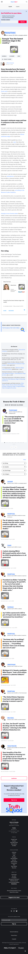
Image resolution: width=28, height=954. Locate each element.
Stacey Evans (9, 33)
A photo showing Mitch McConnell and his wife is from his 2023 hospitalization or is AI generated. (14, 554)
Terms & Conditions (14, 931)
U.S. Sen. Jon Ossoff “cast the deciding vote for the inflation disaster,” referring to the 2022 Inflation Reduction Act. (14, 727)
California (14, 852)
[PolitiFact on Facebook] (14, 911)
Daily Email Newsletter (7, 17)
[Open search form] (26, 2)
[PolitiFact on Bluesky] (16, 911)
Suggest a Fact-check (14, 897)
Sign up (14, 923)
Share (4, 310)
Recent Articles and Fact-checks (14, 890)
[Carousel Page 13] (23, 442)
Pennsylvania (14, 863)
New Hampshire (14, 858)
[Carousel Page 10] (18, 442)
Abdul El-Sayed (11, 664)
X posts (9, 545)
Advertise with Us (14, 880)
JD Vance (14, 840)
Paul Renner (10, 607)
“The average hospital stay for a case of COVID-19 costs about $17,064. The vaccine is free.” (14, 420)
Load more (14, 778)
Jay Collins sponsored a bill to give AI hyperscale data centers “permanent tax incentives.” (14, 615)
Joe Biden (14, 845)
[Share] (25, 951)
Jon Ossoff (10, 481)
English (10, 6)
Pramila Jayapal (13, 410)
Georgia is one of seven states (9, 213)
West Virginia (14, 866)
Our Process (14, 874)
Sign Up (23, 21)
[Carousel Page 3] (7, 442)
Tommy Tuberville (11, 746)
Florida (14, 853)
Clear (24, 459)
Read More (11, 310)
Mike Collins (10, 718)
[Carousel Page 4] (9, 442)
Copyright (14, 939)
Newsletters (14, 883)
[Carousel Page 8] (15, 442)
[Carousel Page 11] (20, 442)
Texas (14, 864)
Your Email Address (5, 19)
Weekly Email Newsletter (8, 16)
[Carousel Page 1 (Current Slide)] (4, 442)
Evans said (4, 91)
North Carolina (14, 861)
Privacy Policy (14, 935)
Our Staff (14, 876)
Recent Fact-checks (14, 892)
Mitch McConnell (14, 842)
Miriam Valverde (10, 62)
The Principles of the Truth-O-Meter (10, 328)
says (14, 142)
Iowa (14, 855)
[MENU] (2, 2)
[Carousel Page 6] (12, 442)
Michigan (14, 857)
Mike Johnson (14, 844)
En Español (14, 877)
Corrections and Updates (14, 882)
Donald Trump (11, 513)
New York (14, 860)
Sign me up (14, 800)
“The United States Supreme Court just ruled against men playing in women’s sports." (13, 699)
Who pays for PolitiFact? (14, 879)
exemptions (10, 176)
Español (17, 6)
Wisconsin (14, 867)
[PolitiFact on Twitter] (11, 911)
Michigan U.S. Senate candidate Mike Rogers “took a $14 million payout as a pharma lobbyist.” (15, 672)
